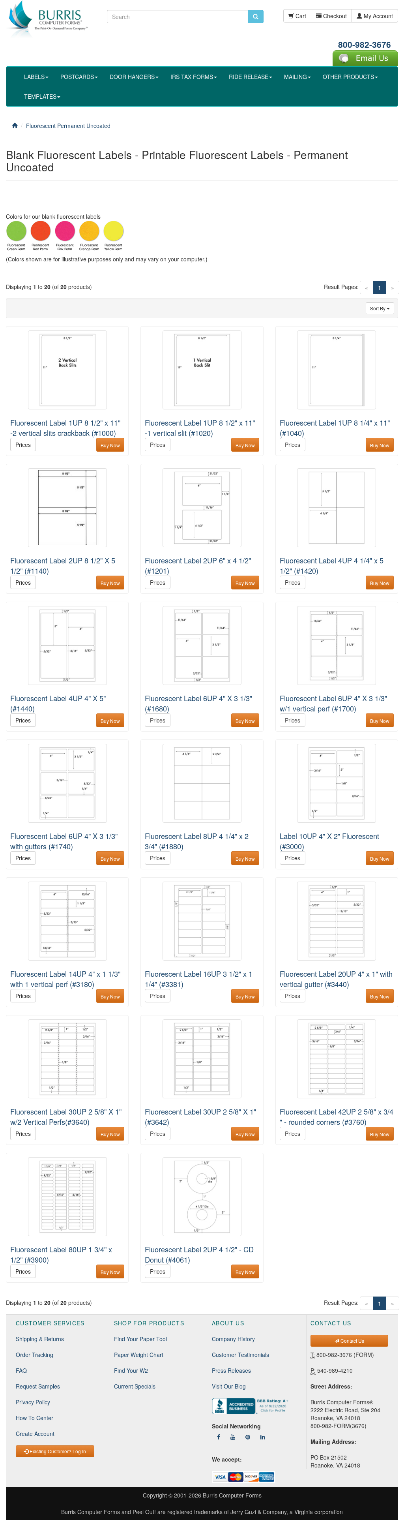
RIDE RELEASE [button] (248, 77)
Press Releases (231, 1370)
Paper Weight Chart (138, 1355)
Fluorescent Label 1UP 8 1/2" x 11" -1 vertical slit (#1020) (200, 427)
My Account (377, 16)
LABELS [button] (34, 77)
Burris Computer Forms (232, 1495)
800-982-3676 (364, 44)
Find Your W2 (131, 1370)
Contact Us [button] (351, 1340)
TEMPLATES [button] (40, 96)
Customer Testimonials (240, 1355)
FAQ (21, 1370)
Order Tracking (34, 1355)
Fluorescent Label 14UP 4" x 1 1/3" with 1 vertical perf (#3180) (65, 978)
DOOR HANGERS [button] (132, 77)
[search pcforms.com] (256, 16)
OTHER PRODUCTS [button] (348, 77)
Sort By (378, 308)
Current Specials (134, 1386)
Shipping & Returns (40, 1339)
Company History (233, 1339)
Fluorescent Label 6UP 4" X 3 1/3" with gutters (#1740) (64, 841)
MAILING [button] (295, 77)
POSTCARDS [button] (77, 77)
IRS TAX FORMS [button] (191, 77)
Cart (300, 16)
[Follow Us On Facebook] (218, 1436)
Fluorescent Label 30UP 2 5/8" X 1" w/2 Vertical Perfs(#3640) (66, 1116)
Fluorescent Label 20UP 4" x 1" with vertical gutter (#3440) (336, 978)
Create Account (35, 1433)
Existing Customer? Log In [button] (57, 1451)
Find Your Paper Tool (140, 1339)
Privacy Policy (33, 1402)
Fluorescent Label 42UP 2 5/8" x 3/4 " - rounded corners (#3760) (336, 1116)
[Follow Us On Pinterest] (247, 1436)
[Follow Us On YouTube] (232, 1436)
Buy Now (110, 445)
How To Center (34, 1418)
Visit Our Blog (229, 1386)
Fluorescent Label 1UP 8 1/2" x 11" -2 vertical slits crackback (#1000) (65, 427)
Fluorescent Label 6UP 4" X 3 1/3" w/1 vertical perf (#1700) (333, 703)
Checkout (334, 16)
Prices (23, 444)
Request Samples (38, 1386)
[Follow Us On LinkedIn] (262, 1436)
